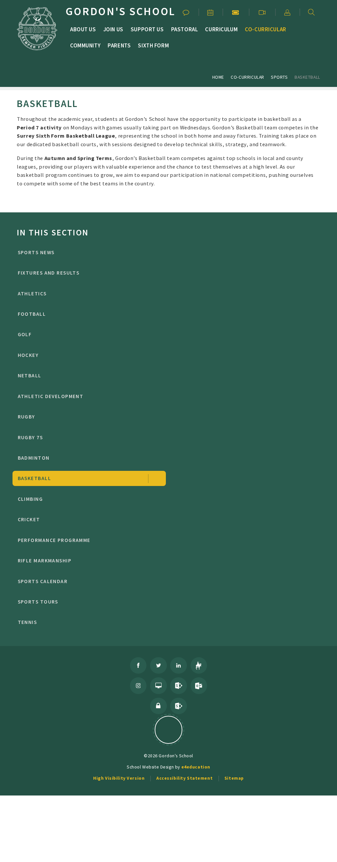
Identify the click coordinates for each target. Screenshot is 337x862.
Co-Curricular (247, 77)
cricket (29, 519)
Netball (29, 375)
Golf (25, 334)
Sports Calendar (43, 581)
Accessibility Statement (184, 778)
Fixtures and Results (49, 273)
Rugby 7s (30, 437)
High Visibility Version (118, 778)
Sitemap (234, 778)
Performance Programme (54, 540)
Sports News (36, 252)
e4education (195, 767)
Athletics (32, 293)
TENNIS (27, 622)
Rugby (26, 417)
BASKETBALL (307, 77)
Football (32, 314)
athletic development (51, 396)
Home (218, 77)
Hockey (28, 355)
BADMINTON (34, 458)
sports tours (38, 602)
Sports (279, 77)
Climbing (30, 499)
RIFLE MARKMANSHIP (45, 560)
